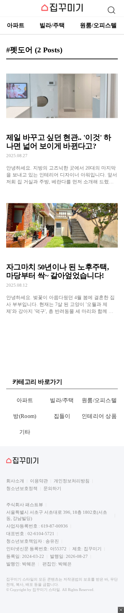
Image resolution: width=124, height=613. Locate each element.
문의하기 (52, 488)
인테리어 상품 (99, 416)
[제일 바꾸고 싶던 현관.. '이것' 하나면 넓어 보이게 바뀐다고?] (62, 125)
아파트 (15, 25)
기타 (25, 432)
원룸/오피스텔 (98, 25)
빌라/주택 (52, 25)
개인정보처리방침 (72, 480)
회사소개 (15, 480)
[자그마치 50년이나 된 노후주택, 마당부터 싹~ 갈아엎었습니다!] (62, 254)
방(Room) (24, 416)
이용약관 (39, 480)
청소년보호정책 (22, 488)
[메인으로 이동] (62, 10)
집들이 (62, 416)
